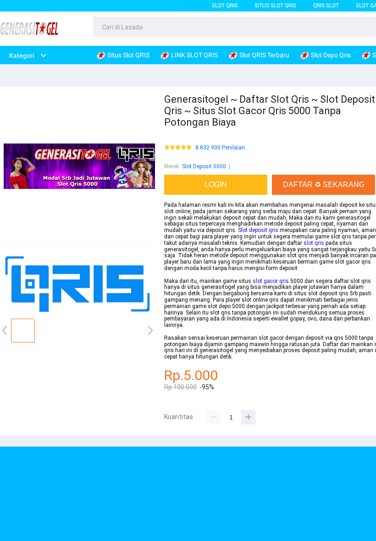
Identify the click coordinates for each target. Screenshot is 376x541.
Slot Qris (225, 5)
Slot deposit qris (258, 230)
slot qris (314, 243)
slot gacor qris (271, 281)
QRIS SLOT (326, 5)
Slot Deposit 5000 (204, 166)
